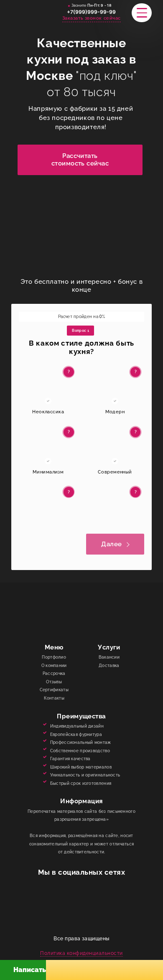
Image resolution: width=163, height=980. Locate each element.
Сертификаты (54, 689)
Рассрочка (54, 673)
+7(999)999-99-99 (91, 12)
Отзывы (54, 682)
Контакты (54, 698)
